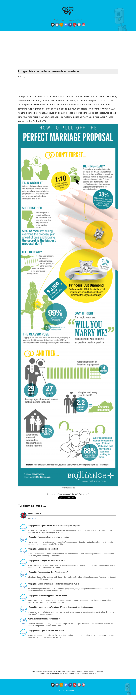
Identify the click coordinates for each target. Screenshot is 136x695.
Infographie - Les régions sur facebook (43, 549)
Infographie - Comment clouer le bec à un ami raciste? (49, 537)
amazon (33, 518)
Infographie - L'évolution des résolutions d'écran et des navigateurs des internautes (60, 607)
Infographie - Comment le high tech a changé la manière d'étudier (53, 584)
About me (60, 690)
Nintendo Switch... (35, 513)
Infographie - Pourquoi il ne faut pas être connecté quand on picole (54, 525)
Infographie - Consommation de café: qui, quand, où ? (48, 572)
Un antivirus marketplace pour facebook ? (44, 619)
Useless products (73, 690)
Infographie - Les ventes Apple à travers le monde (47, 595)
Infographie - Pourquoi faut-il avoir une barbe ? (46, 630)
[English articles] (83, 26)
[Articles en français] (79, 26)
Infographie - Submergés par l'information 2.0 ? (46, 560)
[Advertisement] (68, 50)
